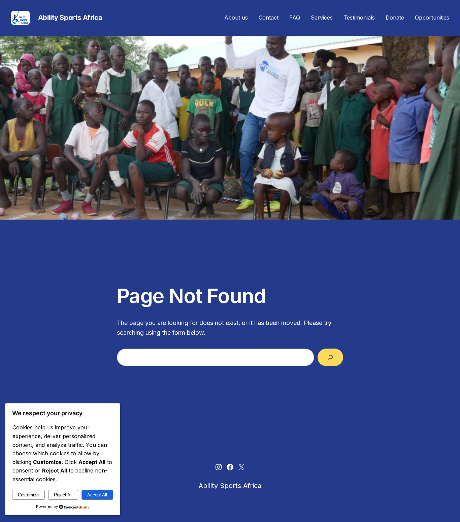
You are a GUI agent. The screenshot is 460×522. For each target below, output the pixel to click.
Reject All (63, 494)
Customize (28, 494)
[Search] (330, 357)
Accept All (97, 494)
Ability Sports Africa (70, 17)
